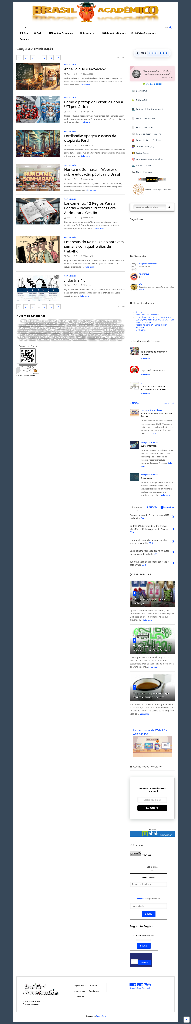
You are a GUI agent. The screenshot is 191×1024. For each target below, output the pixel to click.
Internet (68, 335)
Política (45, 337)
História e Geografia (143, 33)
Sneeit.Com (101, 1016)
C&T (38, 33)
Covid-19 (72, 323)
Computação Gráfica (108, 321)
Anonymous (144, 274)
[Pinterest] (138, 985)
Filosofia (50, 330)
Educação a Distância (47, 328)
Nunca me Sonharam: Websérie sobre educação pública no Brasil (92, 171)
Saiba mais (85, 84)
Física (70, 330)
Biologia (33, 321)
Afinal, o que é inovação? (84, 68)
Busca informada (149, 445)
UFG (21, 339)
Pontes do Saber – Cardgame (147, 140)
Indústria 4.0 (75, 280)
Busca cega (146, 478)
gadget (93, 340)
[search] (169, 207)
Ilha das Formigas (142, 172)
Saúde (81, 337)
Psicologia (60, 337)
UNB (25, 339)
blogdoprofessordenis (148, 263)
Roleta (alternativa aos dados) (147, 159)
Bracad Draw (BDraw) (143, 118)
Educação (26, 328)
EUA (96, 325)
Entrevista (116, 328)
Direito (71, 325)
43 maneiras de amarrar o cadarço (154, 353)
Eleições (66, 328)
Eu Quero (152, 808)
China (43, 321)
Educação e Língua (114, 33)
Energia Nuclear (81, 328)
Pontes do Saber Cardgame (147, 314)
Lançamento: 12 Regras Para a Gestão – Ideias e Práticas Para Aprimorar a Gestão (90, 208)
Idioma (87, 332)
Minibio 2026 (141, 330)
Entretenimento (99, 328)
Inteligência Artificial (33, 335)
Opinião (22, 337)
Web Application (61, 339)
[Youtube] (141, 985)
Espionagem (23, 330)
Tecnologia (116, 337)
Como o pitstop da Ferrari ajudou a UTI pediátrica (93, 104)
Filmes (41, 330)
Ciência (52, 321)
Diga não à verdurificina (153, 370)
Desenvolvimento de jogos (31, 325)
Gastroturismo (95, 330)
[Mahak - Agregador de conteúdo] (152, 836)
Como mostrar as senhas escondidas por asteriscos (154, 388)
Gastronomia (81, 330)
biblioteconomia (80, 339)
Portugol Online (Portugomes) (147, 109)
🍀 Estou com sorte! (152, 84)
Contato (93, 985)
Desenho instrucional (105, 323)
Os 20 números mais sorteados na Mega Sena (150, 648)
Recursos (24, 39)
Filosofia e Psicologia (62, 33)
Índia (120, 339)
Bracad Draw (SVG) (142, 127)
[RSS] (145, 985)
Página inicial (80, 985)
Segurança (93, 337)
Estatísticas (94, 991)
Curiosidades (86, 323)
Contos (62, 323)
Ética (113, 340)
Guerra (56, 332)
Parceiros (80, 996)
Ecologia (105, 325)
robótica (103, 340)
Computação (87, 321)
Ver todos (168, 403)
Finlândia (61, 330)
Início (25, 33)
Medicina (81, 334)
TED (104, 337)
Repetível (139, 312)
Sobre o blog (80, 991)
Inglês (107, 332)
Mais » (141, 289)
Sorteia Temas (140, 153)
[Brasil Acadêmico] (95, 20)
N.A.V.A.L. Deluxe (141, 165)
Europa (33, 330)
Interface (55, 335)
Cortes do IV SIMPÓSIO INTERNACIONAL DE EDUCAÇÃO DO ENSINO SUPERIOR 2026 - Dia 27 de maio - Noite (155, 320)
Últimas (134, 403)
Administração (70, 64)
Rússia (72, 337)
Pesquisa (33, 337)
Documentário (85, 325)
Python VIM (139, 100)
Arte (23, 321)
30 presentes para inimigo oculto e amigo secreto (151, 695)
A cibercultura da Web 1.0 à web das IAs (157, 415)
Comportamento (68, 321)
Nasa (119, 335)
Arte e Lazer (88, 33)
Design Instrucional (55, 325)
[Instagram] (149, 985)
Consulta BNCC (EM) (143, 146)
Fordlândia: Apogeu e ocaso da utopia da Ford (90, 138)
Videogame (44, 340)
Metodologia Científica (101, 335)
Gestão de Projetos (40, 332)
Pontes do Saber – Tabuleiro (146, 133)
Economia (118, 325)
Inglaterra (97, 332)
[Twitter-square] (134, 985)
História (67, 332)
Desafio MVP (139, 90)
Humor (78, 332)
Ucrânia (32, 339)
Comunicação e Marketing (40, 323)
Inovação (118, 332)
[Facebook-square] (131, 985)
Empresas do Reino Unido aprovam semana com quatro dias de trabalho (94, 246)
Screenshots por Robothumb (140, 988)
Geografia (109, 330)
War (141, 284)
